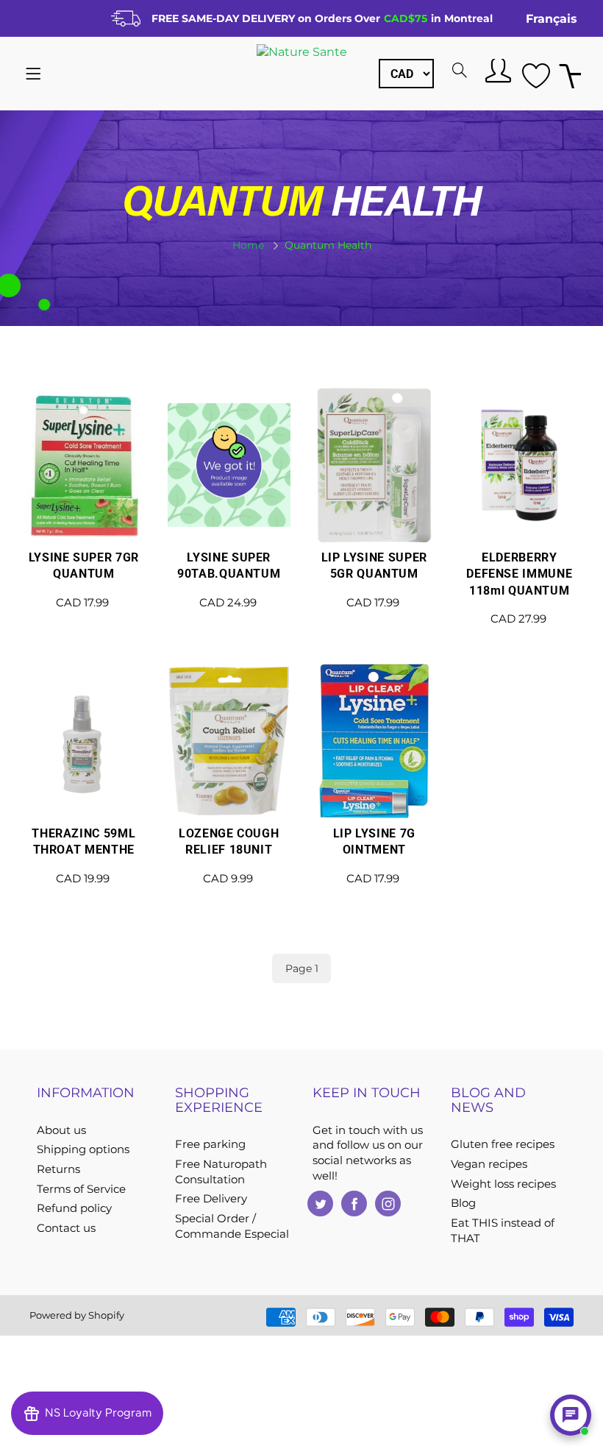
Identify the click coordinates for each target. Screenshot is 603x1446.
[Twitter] (320, 1203)
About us (61, 1130)
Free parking (210, 1144)
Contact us (66, 1228)
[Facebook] (354, 1203)
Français (551, 19)
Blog (463, 1203)
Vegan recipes (489, 1164)
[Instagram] (388, 1203)
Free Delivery (211, 1198)
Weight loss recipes (503, 1184)
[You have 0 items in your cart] (570, 74)
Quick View (83, 514)
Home (248, 245)
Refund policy (74, 1208)
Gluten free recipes (502, 1144)
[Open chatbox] (570, 1415)
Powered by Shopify (76, 1315)
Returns (58, 1169)
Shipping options (83, 1149)
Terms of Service (81, 1189)
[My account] (496, 70)
